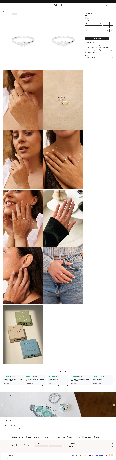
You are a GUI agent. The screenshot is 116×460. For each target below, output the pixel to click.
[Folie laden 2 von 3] (58, 416)
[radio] (85, 18)
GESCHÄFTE (71, 449)
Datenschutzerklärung (23, 458)
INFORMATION (72, 443)
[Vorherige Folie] (2, 404)
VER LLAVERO (67, 1)
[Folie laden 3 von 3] (59, 416)
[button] (5, 5)
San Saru (18, 455)
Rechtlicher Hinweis (14, 458)
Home (4, 11)
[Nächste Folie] (114, 404)
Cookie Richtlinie (30, 458)
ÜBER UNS (71, 446)
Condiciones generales (7, 458)
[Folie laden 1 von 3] (57, 416)
